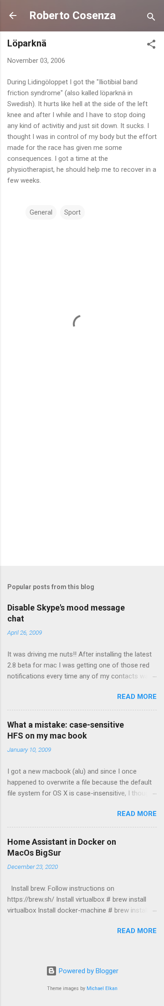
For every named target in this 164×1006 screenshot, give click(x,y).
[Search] (151, 18)
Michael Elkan (102, 988)
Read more (137, 697)
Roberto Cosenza (72, 15)
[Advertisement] (82, 494)
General (41, 212)
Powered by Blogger (87, 971)
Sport (72, 212)
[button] (151, 46)
